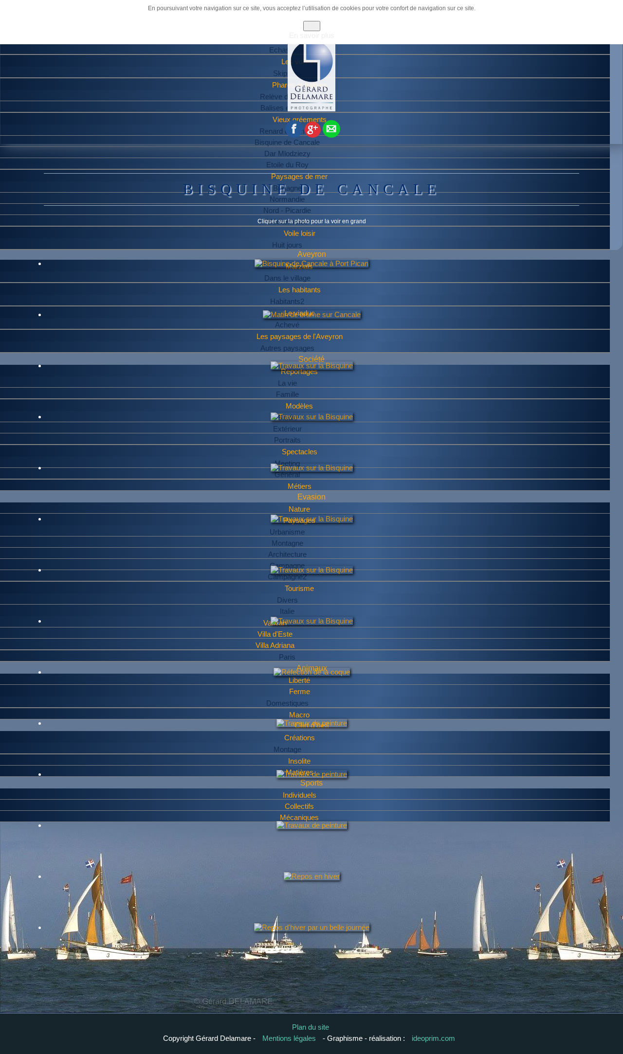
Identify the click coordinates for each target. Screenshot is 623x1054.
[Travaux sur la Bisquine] (311, 384)
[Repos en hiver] (311, 895)
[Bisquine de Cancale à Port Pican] (311, 282)
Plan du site (310, 1027)
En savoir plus (311, 35)
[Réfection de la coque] (311, 691)
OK (311, 26)
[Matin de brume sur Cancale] (311, 333)
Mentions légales (290, 1038)
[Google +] (313, 135)
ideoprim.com (433, 1038)
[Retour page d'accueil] (311, 109)
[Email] (331, 135)
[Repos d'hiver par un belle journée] (312, 946)
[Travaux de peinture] (311, 742)
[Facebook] (294, 135)
